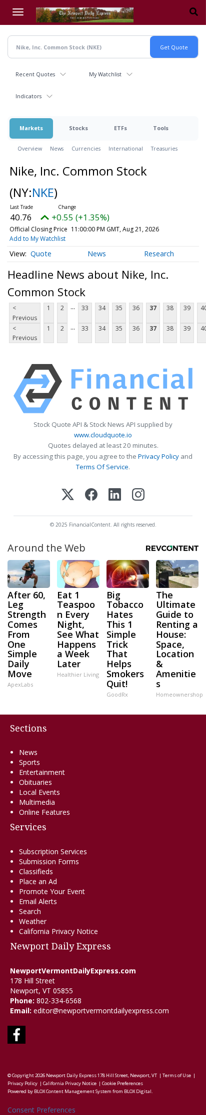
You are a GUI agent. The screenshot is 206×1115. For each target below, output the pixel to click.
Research (159, 253)
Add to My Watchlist (38, 238)
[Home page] (85, 14)
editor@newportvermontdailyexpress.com (101, 1010)
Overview (30, 148)
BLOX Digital (138, 1091)
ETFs (120, 128)
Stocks (78, 128)
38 (170, 308)
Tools (160, 128)
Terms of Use (176, 1075)
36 (136, 308)
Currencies (86, 148)
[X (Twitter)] (68, 495)
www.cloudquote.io (103, 434)
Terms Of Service (102, 466)
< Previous (24, 313)
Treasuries (164, 148)
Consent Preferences (42, 1110)
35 (119, 308)
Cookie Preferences (122, 1083)
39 (187, 308)
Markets (31, 128)
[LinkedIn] (114, 495)
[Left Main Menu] (18, 12)
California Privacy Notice (69, 1083)
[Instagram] (138, 495)
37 (153, 308)
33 (85, 308)
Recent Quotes (35, 74)
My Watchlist (105, 74)
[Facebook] (91, 495)
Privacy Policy (158, 456)
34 (102, 308)
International (125, 148)
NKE (43, 192)
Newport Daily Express (71, 1075)
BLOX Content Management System (73, 1091)
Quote (41, 253)
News (57, 148)
